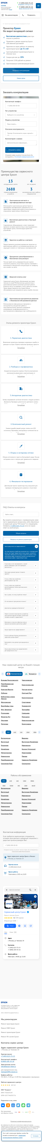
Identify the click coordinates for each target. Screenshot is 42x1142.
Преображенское (7, 760)
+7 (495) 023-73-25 (26, 3)
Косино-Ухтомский (28, 749)
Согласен (36, 1136)
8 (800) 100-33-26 (7, 1061)
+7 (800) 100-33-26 (26, 7)
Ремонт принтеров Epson (10, 1024)
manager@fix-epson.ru (9, 1072)
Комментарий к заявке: (13, 139)
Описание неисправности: (14, 129)
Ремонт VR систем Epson (10, 1037)
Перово (24, 756)
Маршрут (12, 925)
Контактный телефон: (13, 101)
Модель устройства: (12, 120)
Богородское (5, 738)
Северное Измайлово (29, 760)
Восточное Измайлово (30, 742)
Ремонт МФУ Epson (8, 1028)
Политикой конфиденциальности (24, 157)
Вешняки (25, 738)
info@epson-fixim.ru (8, 1066)
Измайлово (5, 749)
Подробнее (21, 348)
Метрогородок (6, 753)
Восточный (5, 742)
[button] (2, 674)
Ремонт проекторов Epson (10, 1032)
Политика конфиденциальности (20, 1121)
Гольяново (4, 745)
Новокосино (5, 756)
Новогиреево (26, 753)
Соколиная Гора (6, 764)
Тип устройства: (11, 111)
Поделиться (3, 1105)
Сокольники (26, 764)
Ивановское (26, 745)
